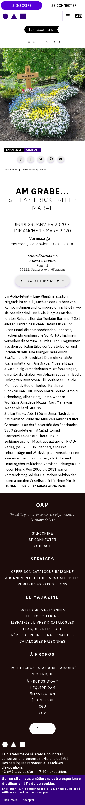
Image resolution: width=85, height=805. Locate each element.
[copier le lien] (20, 159)
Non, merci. (11, 800)
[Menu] (67, 16)
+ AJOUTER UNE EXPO (42, 42)
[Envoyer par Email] (61, 159)
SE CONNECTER (42, 539)
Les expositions (41, 29)
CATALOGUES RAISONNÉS (42, 609)
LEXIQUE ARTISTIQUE (42, 628)
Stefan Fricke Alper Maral (42, 203)
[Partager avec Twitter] (40, 159)
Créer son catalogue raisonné (42, 571)
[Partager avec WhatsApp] (51, 159)
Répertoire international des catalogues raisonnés (42, 638)
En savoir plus (39, 792)
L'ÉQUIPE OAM (42, 687)
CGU (42, 706)
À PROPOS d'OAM (42, 681)
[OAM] (14, 16)
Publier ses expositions (42, 584)
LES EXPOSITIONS (42, 616)
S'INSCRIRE (42, 533)
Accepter (28, 800)
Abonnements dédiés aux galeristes (42, 578)
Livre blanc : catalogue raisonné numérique (42, 671)
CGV (42, 712)
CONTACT (42, 546)
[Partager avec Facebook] (30, 159)
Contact (42, 728)
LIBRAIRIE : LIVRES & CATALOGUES (42, 622)
